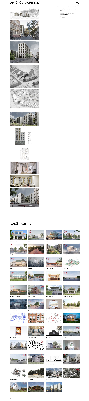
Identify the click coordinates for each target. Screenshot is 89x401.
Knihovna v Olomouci (13, 310)
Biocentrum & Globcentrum (50, 364)
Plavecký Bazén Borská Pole (14, 282)
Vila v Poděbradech (13, 241)
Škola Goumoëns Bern (49, 282)
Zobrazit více (62, 17)
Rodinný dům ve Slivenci (67, 323)
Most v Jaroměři (30, 379)
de (75, 6)
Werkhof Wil (30, 268)
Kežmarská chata (48, 379)
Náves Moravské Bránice (14, 323)
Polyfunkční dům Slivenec (32, 337)
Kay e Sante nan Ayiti (31, 392)
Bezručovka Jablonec (66, 241)
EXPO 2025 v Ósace (66, 254)
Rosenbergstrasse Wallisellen (50, 254)
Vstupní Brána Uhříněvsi (49, 268)
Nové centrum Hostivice (32, 351)
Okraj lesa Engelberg (49, 337)
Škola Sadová (65, 268)
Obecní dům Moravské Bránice (15, 364)
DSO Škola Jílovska (13, 254)
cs (77, 6)
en (73, 6)
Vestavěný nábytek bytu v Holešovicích (16, 337)
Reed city (47, 392)
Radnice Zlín (12, 268)
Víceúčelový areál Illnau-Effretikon (15, 296)
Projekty (12, 6)
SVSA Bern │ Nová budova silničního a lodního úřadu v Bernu (70, 282)
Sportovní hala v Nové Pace (32, 310)
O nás (57, 6)
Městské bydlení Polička (32, 296)
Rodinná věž (12, 392)
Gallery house (30, 323)
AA (77, 2)
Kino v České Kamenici (49, 323)
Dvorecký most (65, 337)
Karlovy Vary (65, 379)
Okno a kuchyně (48, 310)
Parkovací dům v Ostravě (67, 310)
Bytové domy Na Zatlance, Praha (68, 364)
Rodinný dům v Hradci (49, 296)
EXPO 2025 (47, 241)
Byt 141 (64, 351)
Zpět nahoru (12, 398)
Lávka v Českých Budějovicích (33, 254)
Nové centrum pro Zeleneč (32, 241)
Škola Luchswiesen (31, 282)
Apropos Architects (25, 2)
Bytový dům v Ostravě (14, 351)
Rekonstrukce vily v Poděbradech (68, 296)
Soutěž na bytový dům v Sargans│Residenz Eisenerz (35, 365)
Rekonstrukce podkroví (14, 379)
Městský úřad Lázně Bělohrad (50, 351)
